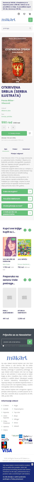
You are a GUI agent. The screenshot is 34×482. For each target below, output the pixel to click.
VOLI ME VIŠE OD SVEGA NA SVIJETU (9, 260)
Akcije (16, 416)
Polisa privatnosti (6, 422)
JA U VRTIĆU (22, 259)
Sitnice (16, 423)
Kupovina (6, 412)
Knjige (16, 405)
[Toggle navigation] (30, 20)
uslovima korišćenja (25, 346)
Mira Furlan (6, 264)
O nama (5, 405)
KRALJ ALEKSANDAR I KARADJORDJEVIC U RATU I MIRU (9, 312)
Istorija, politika (6, 116)
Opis (5, 149)
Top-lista (17, 412)
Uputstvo (6, 426)
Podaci (15, 149)
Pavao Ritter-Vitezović (7, 102)
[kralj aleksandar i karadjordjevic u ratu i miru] (9, 298)
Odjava (5, 430)
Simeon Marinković (23, 264)
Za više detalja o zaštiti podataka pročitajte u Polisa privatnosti (14, 478)
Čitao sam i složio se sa (17, 346)
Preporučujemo (18, 409)
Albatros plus (6, 110)
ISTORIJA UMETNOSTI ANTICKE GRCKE (24, 312)
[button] (25, 230)
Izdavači (16, 426)
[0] (30, 14)
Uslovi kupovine (6, 417)
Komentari (26, 149)
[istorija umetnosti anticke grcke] (24, 298)
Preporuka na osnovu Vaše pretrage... (11, 280)
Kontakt (5, 409)
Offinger (16, 419)
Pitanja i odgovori (17, 153)
